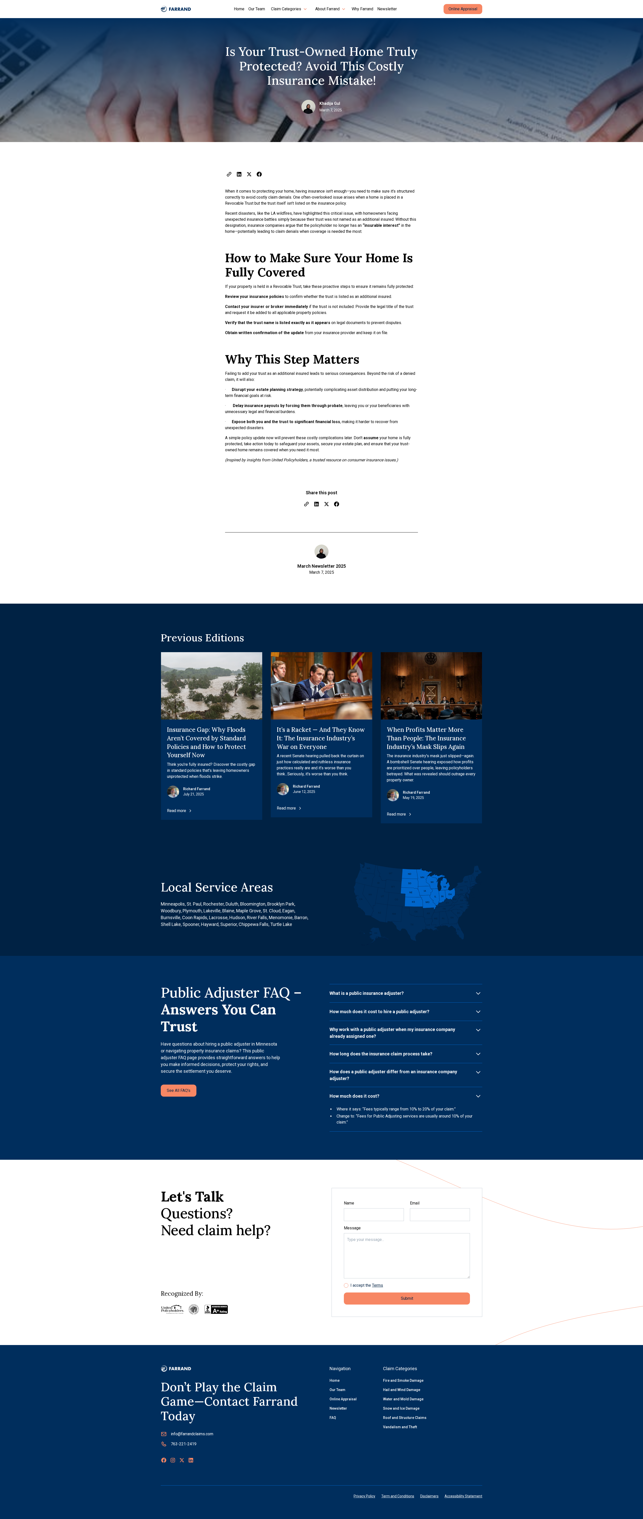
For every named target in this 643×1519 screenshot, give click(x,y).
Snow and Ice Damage (401, 1408)
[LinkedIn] (191, 1460)
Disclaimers (429, 1496)
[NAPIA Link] (194, 1309)
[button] (289, 9)
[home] (176, 9)
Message (352, 1228)
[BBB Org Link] (216, 1309)
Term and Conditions (397, 1496)
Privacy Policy (364, 1496)
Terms (377, 1285)
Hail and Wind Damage (401, 1390)
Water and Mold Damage (403, 1399)
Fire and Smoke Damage (403, 1380)
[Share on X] (249, 174)
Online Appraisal (463, 9)
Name (349, 1203)
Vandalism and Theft (400, 1427)
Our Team (256, 9)
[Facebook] (164, 1460)
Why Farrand (362, 9)
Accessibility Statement (463, 1496)
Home (239, 9)
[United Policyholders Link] (173, 1309)
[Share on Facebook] (259, 174)
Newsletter (387, 9)
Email (414, 1203)
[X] (182, 1460)
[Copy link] (229, 174)
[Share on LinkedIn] (239, 174)
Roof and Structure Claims (404, 1418)
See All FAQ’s (178, 1090)
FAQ (333, 1418)
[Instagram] (173, 1460)
